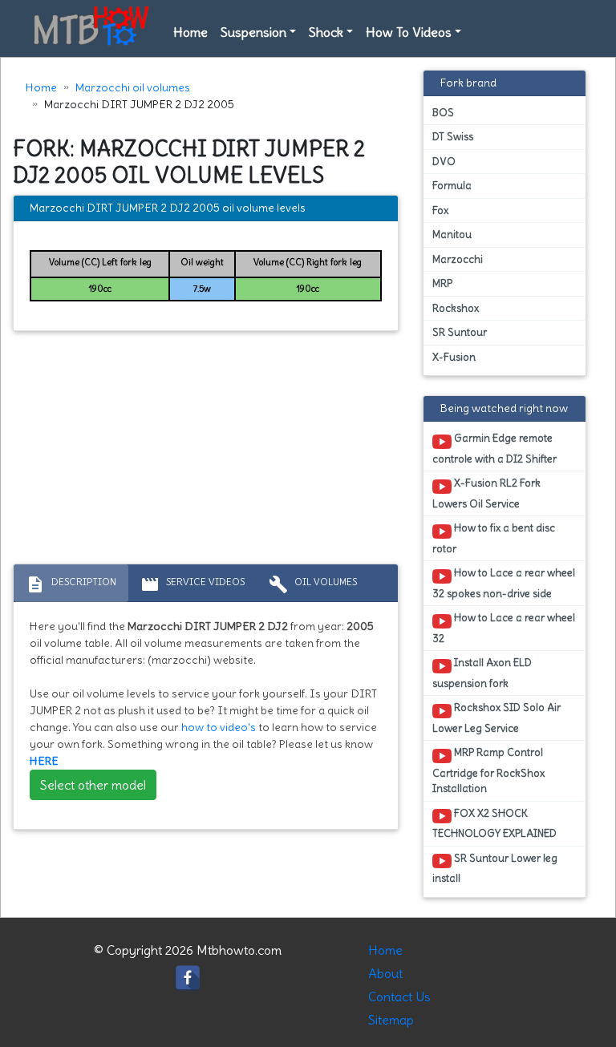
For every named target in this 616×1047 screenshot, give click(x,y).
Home (190, 32)
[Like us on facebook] (188, 973)
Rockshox (455, 308)
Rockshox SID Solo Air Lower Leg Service (496, 717)
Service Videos (192, 584)
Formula (452, 185)
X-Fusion (454, 357)
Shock (326, 32)
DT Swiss (452, 137)
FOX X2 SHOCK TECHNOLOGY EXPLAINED (494, 823)
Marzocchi (457, 259)
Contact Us (399, 996)
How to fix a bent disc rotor (493, 538)
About (385, 973)
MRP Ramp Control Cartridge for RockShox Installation (488, 770)
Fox (440, 210)
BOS (443, 112)
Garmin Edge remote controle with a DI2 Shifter (494, 448)
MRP (442, 283)
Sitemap (391, 1020)
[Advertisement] (206, 451)
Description (71, 584)
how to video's (218, 727)
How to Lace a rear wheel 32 (503, 628)
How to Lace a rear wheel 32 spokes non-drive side (503, 583)
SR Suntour (459, 332)
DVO (444, 161)
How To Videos (409, 32)
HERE (44, 761)
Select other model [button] (93, 785)
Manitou (452, 234)
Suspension (253, 32)
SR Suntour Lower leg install (494, 868)
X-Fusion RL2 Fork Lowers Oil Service (486, 493)
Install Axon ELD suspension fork (482, 672)
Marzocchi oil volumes (132, 87)
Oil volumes (313, 584)
